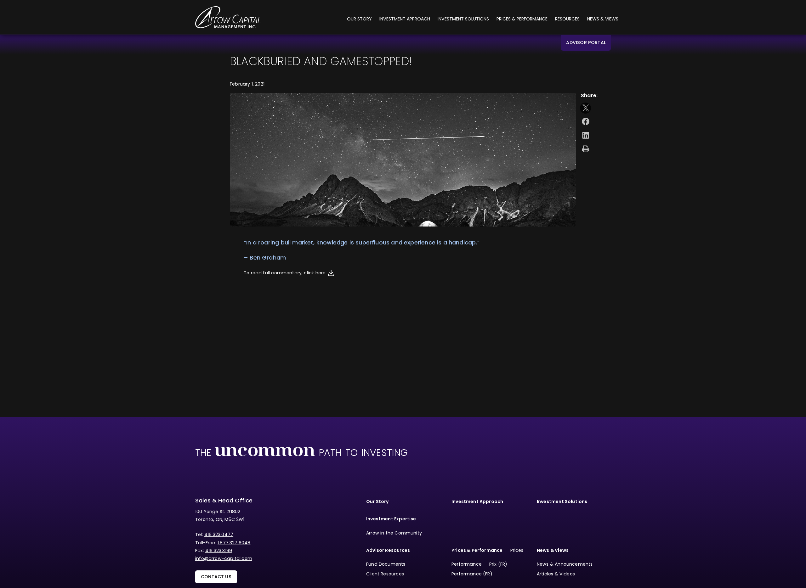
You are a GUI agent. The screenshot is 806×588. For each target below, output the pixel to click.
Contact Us (216, 577)
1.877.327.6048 (234, 543)
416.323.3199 (218, 550)
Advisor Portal (586, 42)
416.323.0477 (218, 534)
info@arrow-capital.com (223, 558)
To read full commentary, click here (285, 273)
